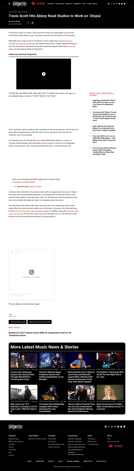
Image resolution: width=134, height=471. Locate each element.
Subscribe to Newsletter (75, 441)
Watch (95, 3)
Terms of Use (87, 461)
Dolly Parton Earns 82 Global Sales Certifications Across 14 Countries (110, 406)
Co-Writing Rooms (93, 444)
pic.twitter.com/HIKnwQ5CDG (23, 182)
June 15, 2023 (35, 186)
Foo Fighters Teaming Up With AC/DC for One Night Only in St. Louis (110, 374)
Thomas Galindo (15, 21)
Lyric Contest (52, 441)
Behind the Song (13, 439)
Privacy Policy (101, 461)
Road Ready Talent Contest (56, 444)
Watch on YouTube (113, 441)
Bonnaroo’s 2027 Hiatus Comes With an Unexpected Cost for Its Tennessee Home (40, 334)
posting (44, 143)
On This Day (12, 449)
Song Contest (52, 439)
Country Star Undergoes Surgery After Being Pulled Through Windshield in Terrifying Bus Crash (22, 375)
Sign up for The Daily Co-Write (37, 439)
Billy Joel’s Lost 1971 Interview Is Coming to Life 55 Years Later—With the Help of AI (23, 407)
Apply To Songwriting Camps (76, 444)
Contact (51, 461)
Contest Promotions (54, 447)
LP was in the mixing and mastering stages (31, 211)
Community (77, 3)
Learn (89, 3)
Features (50, 3)
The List (11, 447)
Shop (84, 3)
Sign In (60, 461)
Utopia (31, 35)
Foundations (91, 439)
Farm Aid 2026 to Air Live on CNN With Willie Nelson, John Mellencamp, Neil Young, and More (104, 139)
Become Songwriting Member (77, 447)
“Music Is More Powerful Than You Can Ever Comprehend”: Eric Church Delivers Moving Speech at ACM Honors (81, 407)
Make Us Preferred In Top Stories (39, 322)
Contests (68, 3)
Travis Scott (12, 316)
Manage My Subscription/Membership (75, 453)
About (29, 461)
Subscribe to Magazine (75, 439)
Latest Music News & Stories (18, 12)
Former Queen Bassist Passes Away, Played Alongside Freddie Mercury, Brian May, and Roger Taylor (104, 151)
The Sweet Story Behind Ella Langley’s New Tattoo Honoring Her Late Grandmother (51, 407)
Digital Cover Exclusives (16, 441)
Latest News (59, 3)
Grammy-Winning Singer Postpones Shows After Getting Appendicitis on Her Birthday (51, 375)
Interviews (12, 444)
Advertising (40, 461)
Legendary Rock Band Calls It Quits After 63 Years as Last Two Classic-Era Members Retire (104, 103)
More (109, 436)
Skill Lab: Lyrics (92, 441)
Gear (10, 452)
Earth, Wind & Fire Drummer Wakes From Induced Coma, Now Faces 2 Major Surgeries (104, 128)
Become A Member (73, 461)
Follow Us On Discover (17, 322)
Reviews (11, 455)
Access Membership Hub (75, 449)
